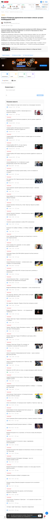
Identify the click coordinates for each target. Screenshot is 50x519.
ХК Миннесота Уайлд (16, 55)
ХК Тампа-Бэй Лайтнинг (28, 55)
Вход (46, 1)
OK (39, 515)
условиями (34, 516)
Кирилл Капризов (6, 55)
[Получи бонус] (41, 2)
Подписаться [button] (44, 65)
